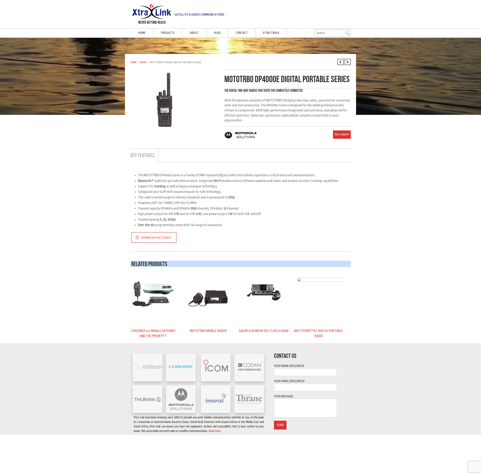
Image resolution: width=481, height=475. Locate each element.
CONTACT (238, 32)
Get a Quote (342, 134)
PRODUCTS (166, 32)
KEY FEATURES (142, 154)
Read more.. (215, 429)
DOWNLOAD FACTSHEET (156, 237)
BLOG (214, 32)
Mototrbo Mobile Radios (208, 330)
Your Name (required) (289, 364)
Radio (143, 61)
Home (133, 61)
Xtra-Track (267, 32)
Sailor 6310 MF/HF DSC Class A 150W (263, 330)
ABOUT (192, 32)
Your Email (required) (289, 380)
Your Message (283, 395)
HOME (141, 32)
